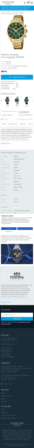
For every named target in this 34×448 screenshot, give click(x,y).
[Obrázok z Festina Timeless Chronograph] (17, 32)
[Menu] (31, 2)
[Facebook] (6, 384)
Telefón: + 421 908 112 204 (9, 379)
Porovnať (5, 119)
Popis (4, 124)
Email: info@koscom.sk (8, 344)
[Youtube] (10, 384)
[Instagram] (1, 384)
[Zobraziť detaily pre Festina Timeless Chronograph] (7, 100)
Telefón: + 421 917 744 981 (8, 372)
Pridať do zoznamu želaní (25, 119)
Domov (3, 12)
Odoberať (17, 319)
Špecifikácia (13, 124)
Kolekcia (23, 124)
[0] (28, 3)
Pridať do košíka (18, 77)
